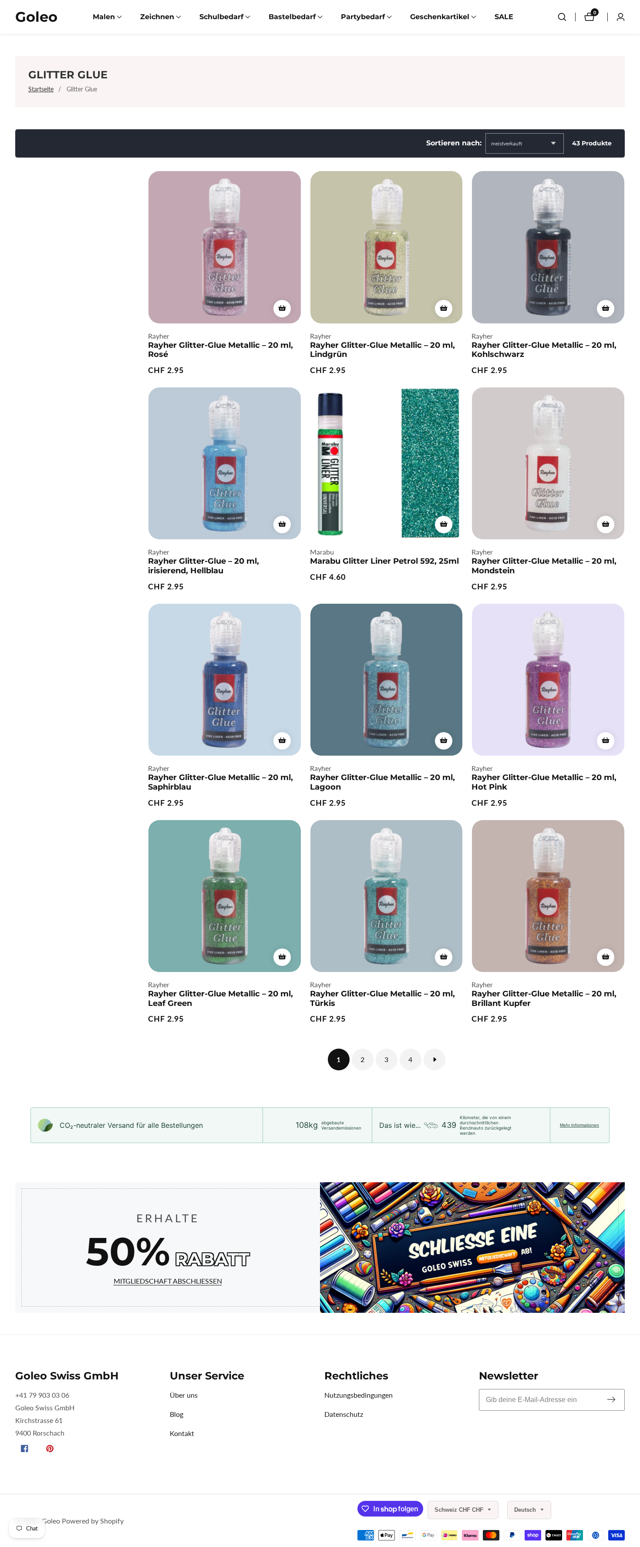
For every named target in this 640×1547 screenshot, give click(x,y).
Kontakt (182, 1433)
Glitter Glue (82, 89)
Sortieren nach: (454, 143)
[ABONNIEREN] (611, 1400)
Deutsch (526, 1510)
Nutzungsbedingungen (358, 1395)
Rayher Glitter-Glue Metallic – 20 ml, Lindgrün (382, 350)
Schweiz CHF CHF (460, 1510)
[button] (104, 17)
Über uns (184, 1395)
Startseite (41, 89)
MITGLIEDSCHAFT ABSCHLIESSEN (168, 1281)
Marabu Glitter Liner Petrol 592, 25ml (384, 561)
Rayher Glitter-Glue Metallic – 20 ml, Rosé (220, 350)
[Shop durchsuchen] (562, 17)
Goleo (51, 1520)
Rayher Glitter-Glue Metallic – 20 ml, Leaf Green (220, 998)
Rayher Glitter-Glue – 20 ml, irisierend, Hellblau (203, 566)
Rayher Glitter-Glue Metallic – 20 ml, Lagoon (382, 782)
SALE (504, 17)
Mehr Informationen (579, 1125)
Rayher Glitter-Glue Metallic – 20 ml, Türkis (382, 998)
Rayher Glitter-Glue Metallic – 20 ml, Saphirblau (220, 782)
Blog (176, 1414)
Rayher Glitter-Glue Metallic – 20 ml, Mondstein (544, 566)
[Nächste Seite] (434, 1059)
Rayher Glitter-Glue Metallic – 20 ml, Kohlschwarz (544, 350)
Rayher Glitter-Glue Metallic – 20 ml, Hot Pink (544, 782)
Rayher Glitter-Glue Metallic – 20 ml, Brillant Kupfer (544, 998)
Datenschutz (343, 1414)
